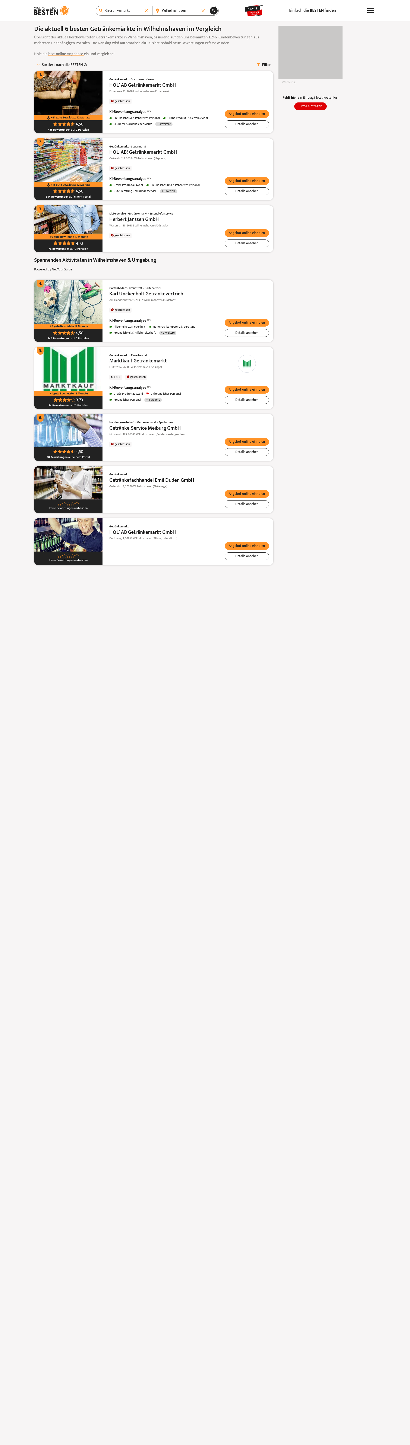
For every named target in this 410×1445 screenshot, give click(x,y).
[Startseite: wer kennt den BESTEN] (51, 10)
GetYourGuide (62, 269)
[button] (247, 114)
